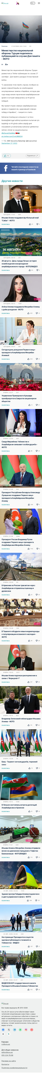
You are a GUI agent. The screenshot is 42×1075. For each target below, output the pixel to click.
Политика (6, 224)
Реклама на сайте (9, 1061)
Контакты (5, 1064)
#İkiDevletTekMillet (8, 133)
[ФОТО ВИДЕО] (21, 242)
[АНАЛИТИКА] (21, 743)
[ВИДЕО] (21, 918)
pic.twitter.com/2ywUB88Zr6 (12, 136)
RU (32, 3)
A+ (6, 64)
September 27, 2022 (9, 143)
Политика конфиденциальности (14, 1068)
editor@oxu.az (7, 1052)
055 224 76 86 (7, 1055)
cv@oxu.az (6, 1044)
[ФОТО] (21, 199)
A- (2, 64)
